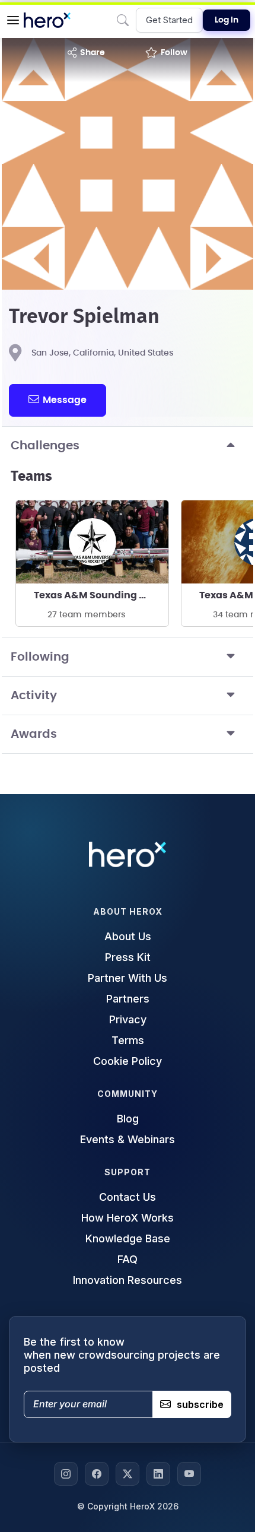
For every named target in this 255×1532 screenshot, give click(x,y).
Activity (34, 696)
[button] (13, 20)
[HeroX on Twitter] (127, 1474)
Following (40, 657)
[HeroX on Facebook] (97, 1474)
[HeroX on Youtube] (189, 1474)
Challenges (45, 446)
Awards (34, 734)
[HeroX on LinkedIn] (158, 1474)
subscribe (200, 1404)
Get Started (169, 20)
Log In (226, 20)
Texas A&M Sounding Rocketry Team (101, 595)
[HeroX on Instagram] (66, 1474)
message (65, 400)
